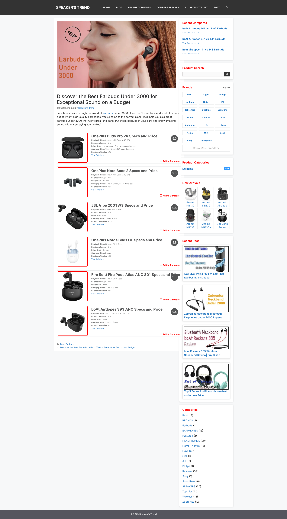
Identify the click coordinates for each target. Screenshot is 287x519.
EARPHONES (190, 430)
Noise (206, 102)
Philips (186, 466)
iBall (184, 455)
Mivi (206, 133)
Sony (189, 140)
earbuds (108, 113)
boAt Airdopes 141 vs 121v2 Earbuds (205, 28)
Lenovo (206, 117)
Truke (190, 117)
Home (106, 7)
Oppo (206, 94)
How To (187, 450)
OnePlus (206, 110)
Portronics (206, 140)
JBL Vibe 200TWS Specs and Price (122, 205)
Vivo (222, 117)
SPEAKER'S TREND (73, 7)
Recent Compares (139, 7)
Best (62, 344)
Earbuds (70, 344)
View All (226, 88)
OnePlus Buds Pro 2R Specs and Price (124, 136)
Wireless (187, 496)
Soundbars (189, 481)
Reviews (187, 471)
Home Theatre (191, 445)
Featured (187, 435)
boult (222, 133)
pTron (223, 125)
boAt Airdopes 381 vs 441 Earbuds (203, 38)
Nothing (190, 102)
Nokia (190, 133)
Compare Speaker (168, 7)
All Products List (196, 7)
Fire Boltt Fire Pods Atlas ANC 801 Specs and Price (135, 274)
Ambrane (189, 125)
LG (206, 125)
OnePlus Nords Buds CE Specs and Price (126, 240)
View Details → (97, 155)
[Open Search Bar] (227, 7)
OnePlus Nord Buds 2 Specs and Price (124, 171)
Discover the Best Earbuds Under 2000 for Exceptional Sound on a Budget (97, 347)
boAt (217, 7)
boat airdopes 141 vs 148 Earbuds (203, 49)
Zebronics (190, 110)
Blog (119, 7)
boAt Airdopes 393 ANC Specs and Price (126, 309)
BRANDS (187, 420)
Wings (222, 94)
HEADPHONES (191, 440)
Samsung (223, 110)
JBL (223, 102)
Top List (187, 491)
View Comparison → (190, 32)
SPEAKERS (188, 486)
